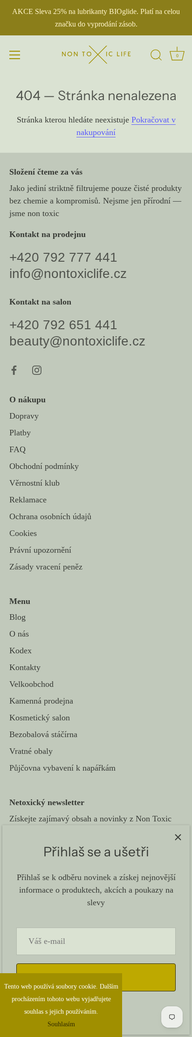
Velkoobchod (31, 684)
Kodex (20, 650)
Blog (17, 617)
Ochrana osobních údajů (50, 516)
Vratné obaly (31, 751)
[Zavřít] (178, 837)
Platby (20, 432)
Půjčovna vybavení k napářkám (62, 768)
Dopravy (24, 415)
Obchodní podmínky (44, 466)
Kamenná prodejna (41, 700)
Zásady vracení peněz (45, 566)
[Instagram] (36, 369)
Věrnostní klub (34, 483)
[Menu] (15, 55)
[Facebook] (14, 369)
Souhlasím (61, 1024)
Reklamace (28, 499)
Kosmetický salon (39, 717)
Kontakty (25, 667)
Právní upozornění (40, 550)
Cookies (23, 533)
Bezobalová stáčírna (43, 734)
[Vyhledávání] (156, 56)
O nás (19, 633)
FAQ (17, 449)
